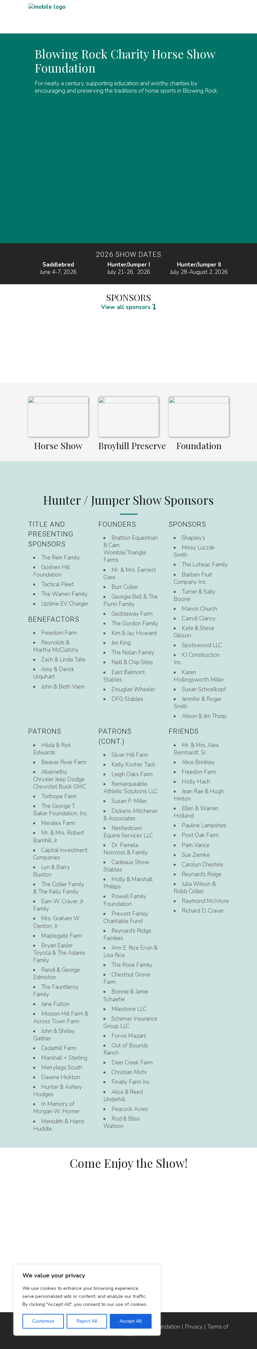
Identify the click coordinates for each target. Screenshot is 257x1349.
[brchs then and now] (128, 418)
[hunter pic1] (58, 418)
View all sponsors (126, 307)
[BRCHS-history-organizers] (199, 418)
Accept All (130, 1321)
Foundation (199, 445)
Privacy (194, 1327)
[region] (87, 1300)
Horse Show (58, 445)
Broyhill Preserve (132, 445)
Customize (43, 1321)
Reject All (87, 1321)
